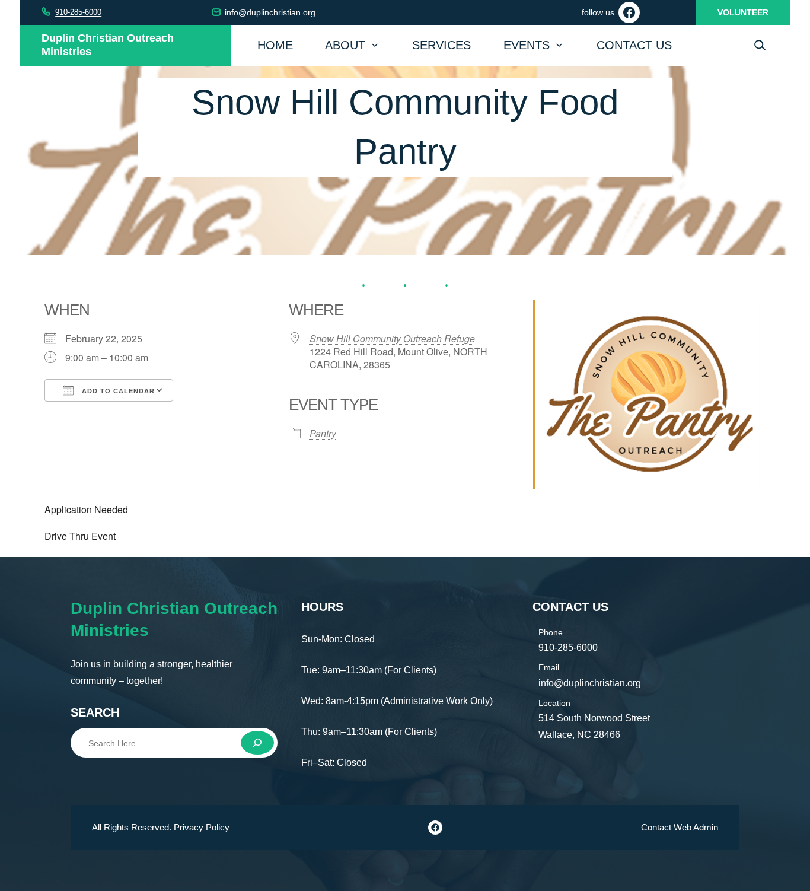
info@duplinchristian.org (270, 12)
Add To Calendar (117, 390)
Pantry (323, 433)
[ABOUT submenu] (374, 43)
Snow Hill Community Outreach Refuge (392, 338)
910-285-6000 (78, 12)
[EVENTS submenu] (559, 43)
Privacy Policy (201, 827)
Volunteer (742, 12)
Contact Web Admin (679, 827)
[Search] (257, 743)
